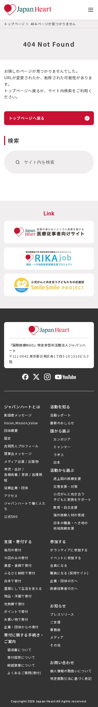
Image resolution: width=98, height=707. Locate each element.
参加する (58, 541)
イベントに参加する (65, 557)
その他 (55, 645)
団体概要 (11, 430)
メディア (57, 637)
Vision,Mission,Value (21, 423)
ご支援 (55, 622)
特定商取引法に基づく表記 (70, 678)
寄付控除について (21, 657)
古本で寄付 (13, 580)
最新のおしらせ (62, 423)
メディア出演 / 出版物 (21, 461)
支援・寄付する (18, 541)
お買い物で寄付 (16, 619)
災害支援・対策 (65, 486)
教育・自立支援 (65, 507)
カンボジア (62, 439)
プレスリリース (62, 614)
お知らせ (58, 606)
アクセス (11, 495)
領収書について (19, 649)
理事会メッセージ (18, 453)
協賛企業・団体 (16, 487)
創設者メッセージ (18, 415)
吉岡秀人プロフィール (21, 446)
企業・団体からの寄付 (21, 627)
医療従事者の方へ (64, 588)
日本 (56, 462)
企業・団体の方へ (64, 580)
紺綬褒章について (21, 665)
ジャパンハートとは (22, 406)
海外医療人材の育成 (68, 514)
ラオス (58, 454)
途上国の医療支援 (67, 478)
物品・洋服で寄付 (18, 596)
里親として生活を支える (23, 588)
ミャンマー (62, 446)
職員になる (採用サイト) (69, 573)
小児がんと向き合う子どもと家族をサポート (72, 497)
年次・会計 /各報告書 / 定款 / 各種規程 (23, 474)
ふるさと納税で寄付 (19, 573)
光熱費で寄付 (14, 603)
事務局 (55, 629)
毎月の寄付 (13, 549)
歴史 (7, 438)
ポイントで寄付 (16, 611)
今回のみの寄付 (16, 557)
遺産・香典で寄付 (18, 565)
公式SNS (11, 516)
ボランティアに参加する (69, 549)
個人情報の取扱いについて (70, 670)
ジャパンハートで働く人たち (24, 506)
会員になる (59, 565)
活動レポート (60, 415)
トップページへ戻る (27, 118)
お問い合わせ (62, 662)
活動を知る (60, 406)
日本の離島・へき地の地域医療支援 (70, 525)
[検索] (18, 162)
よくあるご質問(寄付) (24, 672)
